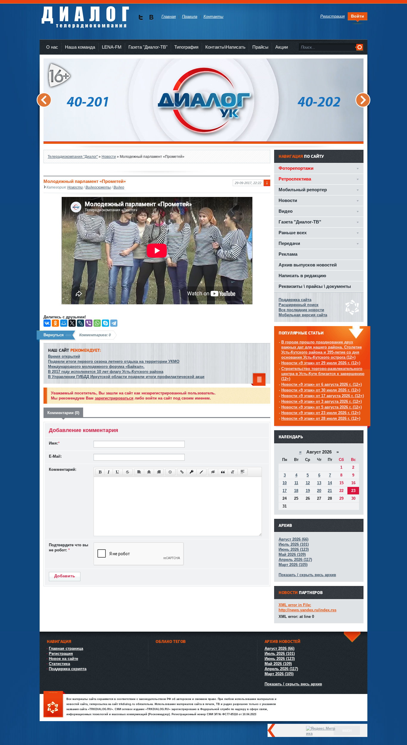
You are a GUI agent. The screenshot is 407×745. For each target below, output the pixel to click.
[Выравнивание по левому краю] (139, 472)
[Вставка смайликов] (170, 472)
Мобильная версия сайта (303, 315)
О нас (52, 47)
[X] (72, 323)
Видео (119, 187)
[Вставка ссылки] (182, 472)
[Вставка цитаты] (223, 472)
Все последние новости (301, 310)
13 (319, 483)
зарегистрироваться (114, 398)
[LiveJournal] (80, 323)
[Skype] (105, 323)
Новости (75, 187)
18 (296, 490)
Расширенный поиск (299, 305)
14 (330, 483)
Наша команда (80, 47)
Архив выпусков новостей (308, 264)
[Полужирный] (100, 472)
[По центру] (149, 472)
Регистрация (61, 653)
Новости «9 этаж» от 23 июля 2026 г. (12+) (320, 413)
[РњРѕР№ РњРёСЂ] (63, 323)
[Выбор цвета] (201, 472)
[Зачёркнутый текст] (127, 472)
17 (284, 490)
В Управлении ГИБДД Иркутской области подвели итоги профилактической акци (126, 376)
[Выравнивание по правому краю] (159, 472)
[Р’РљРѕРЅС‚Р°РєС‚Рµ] (47, 323)
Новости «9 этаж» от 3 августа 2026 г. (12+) (321, 401)
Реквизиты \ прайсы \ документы (315, 286)
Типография (186, 47)
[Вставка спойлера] (242, 472)
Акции (281, 47)
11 (296, 483)
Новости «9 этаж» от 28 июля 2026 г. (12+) (320, 418)
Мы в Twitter (141, 17)
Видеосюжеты (98, 187)
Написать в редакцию (302, 275)
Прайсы (260, 47)
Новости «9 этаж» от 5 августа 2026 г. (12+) (321, 407)
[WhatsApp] (97, 323)
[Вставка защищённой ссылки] (192, 472)
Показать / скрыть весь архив (307, 575)
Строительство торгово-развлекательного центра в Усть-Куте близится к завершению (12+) (322, 373)
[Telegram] (113, 323)
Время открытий (64, 356)
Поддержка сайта (295, 299)
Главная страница (66, 648)
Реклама (288, 254)
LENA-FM (112, 47)
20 (319, 490)
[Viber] (88, 323)
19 (308, 490)
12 (308, 483)
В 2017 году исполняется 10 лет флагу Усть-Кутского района (105, 371)
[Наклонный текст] (108, 472)
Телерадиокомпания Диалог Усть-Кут (85, 14)
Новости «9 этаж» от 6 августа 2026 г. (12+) (321, 384)
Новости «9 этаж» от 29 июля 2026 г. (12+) (320, 363)
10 (284, 483)
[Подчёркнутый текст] (118, 472)
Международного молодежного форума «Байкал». (96, 366)
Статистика (59, 663)
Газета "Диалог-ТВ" (147, 47)
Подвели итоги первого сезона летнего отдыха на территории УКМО (113, 361)
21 (330, 490)
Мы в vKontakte (151, 17)
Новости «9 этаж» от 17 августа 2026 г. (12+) (322, 396)
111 (55, 704)
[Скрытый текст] (213, 472)
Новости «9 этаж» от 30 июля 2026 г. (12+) (320, 390)
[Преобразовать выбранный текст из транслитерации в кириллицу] (233, 472)
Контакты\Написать (225, 47)
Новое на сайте (63, 658)
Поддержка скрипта (67, 669)
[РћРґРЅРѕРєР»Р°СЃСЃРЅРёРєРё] (55, 323)
